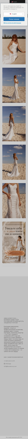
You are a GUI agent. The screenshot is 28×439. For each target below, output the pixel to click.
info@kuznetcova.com (10, 366)
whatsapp (8, 363)
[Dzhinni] (14, 48)
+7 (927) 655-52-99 (9, 361)
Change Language (14, 19)
